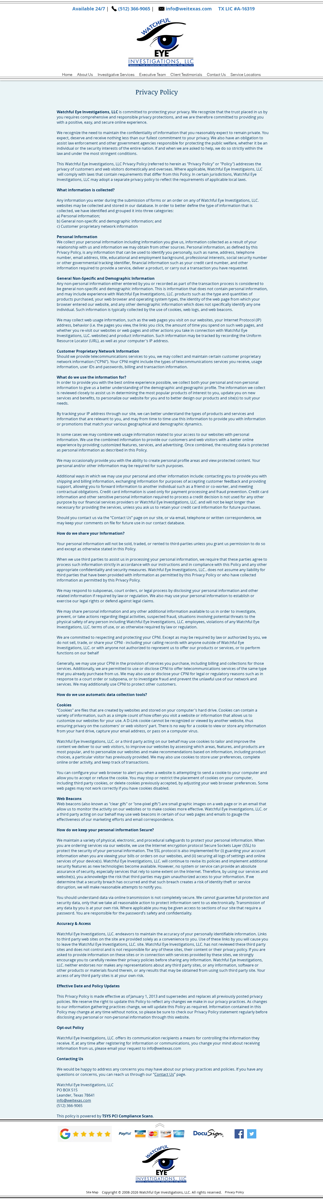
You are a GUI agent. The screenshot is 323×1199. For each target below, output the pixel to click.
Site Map (92, 1192)
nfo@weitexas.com (189, 8)
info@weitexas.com (164, 1048)
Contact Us (164, 1074)
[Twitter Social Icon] (251, 1133)
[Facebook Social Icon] (239, 1133)
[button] (245, 74)
